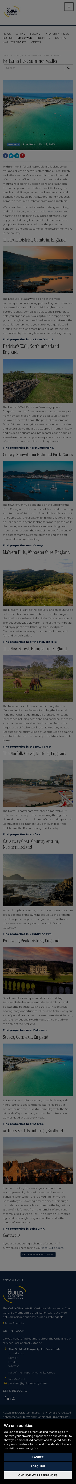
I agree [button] (38, 1457)
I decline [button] (38, 1466)
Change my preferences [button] (38, 1475)
